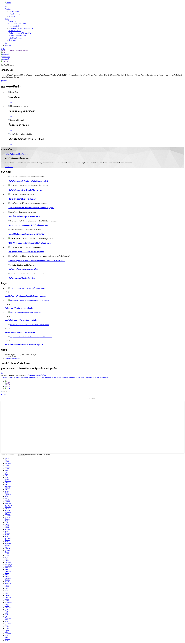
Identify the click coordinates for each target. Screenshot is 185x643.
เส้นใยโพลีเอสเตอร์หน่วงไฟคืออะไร (22, 199)
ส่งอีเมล (3, 394)
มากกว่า (11, 102)
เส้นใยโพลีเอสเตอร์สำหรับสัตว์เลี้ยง (63, 378)
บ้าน (6, 7)
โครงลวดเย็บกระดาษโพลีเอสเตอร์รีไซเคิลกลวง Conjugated (31, 208)
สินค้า (7, 19)
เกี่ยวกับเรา (8, 9)
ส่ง (2, 373)
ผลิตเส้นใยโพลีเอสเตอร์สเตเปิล (86, 378)
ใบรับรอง (11, 16)
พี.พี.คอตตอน (46, 378)
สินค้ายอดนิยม (30, 375)
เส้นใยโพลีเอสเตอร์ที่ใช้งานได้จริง (19, 33)
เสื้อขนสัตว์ (12, 40)
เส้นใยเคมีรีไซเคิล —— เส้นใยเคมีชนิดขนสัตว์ (26, 252)
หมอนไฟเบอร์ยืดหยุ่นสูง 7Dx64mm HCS (24, 216)
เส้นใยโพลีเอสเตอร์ (103, 378)
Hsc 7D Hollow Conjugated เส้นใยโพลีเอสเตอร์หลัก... (29, 225)
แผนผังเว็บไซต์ (41, 375)
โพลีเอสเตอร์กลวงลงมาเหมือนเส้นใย (20, 28)
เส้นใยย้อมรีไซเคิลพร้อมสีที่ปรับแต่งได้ (23, 269)
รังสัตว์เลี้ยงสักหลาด (15, 38)
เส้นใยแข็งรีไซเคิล (14, 31)
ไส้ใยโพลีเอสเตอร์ (7, 378)
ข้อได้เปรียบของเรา (14, 14)
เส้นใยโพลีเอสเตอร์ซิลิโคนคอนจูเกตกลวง (27, 378)
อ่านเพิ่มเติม (9, 167)
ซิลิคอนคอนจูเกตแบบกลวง (17, 23)
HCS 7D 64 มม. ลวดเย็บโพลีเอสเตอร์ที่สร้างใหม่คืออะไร (29, 243)
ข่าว (6, 43)
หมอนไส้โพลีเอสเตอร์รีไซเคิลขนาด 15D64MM (26, 234)
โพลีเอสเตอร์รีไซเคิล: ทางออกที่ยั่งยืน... (19, 308)
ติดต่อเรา (8, 45)
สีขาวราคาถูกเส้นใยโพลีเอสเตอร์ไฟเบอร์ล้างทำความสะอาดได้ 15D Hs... (36, 261)
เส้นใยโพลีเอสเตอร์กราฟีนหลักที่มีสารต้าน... (25, 190)
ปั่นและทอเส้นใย (13, 26)
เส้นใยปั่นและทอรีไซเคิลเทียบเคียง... (22, 278)
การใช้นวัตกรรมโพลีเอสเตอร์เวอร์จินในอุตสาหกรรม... (25, 296)
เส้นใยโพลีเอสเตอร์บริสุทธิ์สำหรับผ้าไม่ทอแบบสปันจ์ (28, 181)
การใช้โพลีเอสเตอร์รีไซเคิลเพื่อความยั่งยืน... (21, 320)
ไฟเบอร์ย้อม (12, 21)
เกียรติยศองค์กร (13, 11)
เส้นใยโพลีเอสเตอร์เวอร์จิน (17, 35)
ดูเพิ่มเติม (4, 81)
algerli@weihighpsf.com (12, 358)
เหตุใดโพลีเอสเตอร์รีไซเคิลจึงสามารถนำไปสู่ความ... (25, 345)
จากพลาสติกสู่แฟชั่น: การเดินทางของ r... (20, 332)
